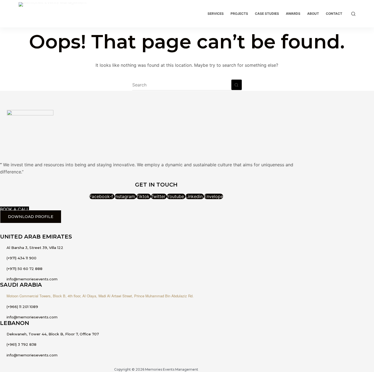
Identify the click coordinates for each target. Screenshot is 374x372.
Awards (293, 13)
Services (216, 13)
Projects (239, 13)
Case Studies (267, 13)
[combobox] (181, 84)
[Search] (353, 14)
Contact (334, 13)
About (313, 13)
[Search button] (236, 85)
